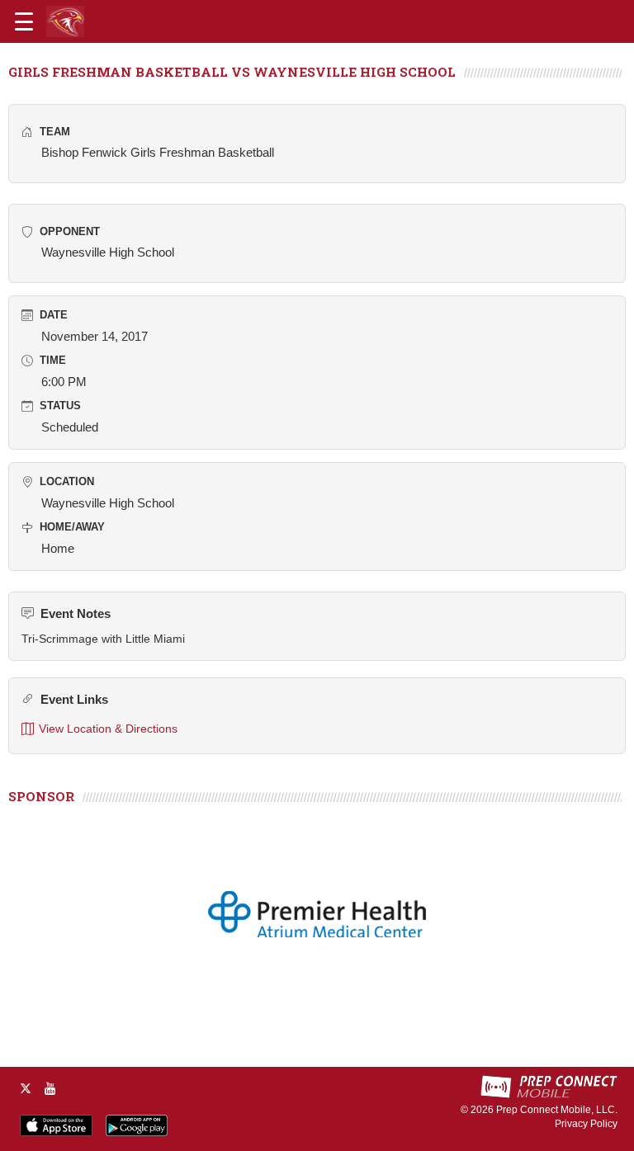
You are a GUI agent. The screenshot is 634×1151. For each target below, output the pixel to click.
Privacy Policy (586, 1124)
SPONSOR (41, 796)
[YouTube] (50, 1088)
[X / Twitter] (26, 1088)
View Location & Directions (108, 728)
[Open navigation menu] (24, 21)
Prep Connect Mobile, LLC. (556, 1110)
